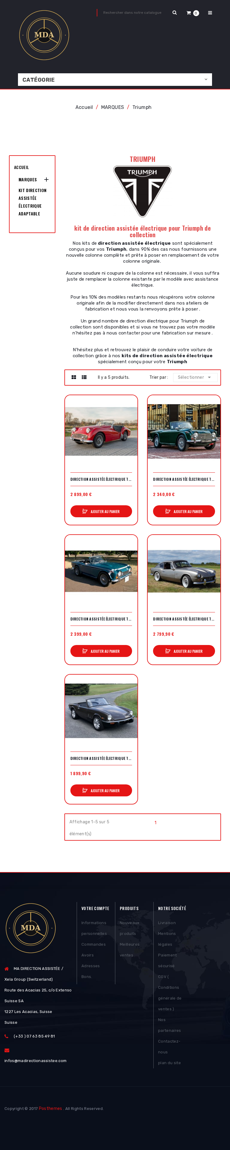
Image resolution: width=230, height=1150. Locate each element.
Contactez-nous (169, 1046)
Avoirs (87, 955)
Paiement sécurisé (167, 960)
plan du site (169, 1063)
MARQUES (28, 179)
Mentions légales (167, 939)
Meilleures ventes (130, 949)
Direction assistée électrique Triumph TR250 (101, 619)
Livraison (167, 923)
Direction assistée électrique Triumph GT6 (184, 619)
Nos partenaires (169, 1025)
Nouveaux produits (130, 928)
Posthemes (50, 1108)
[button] (193, 12)
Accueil (21, 167)
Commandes (93, 944)
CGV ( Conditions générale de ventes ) (170, 992)
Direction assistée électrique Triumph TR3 (101, 479)
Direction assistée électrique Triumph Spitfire (101, 758)
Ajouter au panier (104, 511)
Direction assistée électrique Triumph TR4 (184, 479)
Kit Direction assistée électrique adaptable (33, 202)
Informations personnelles (94, 928)
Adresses (90, 966)
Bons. (86, 976)
